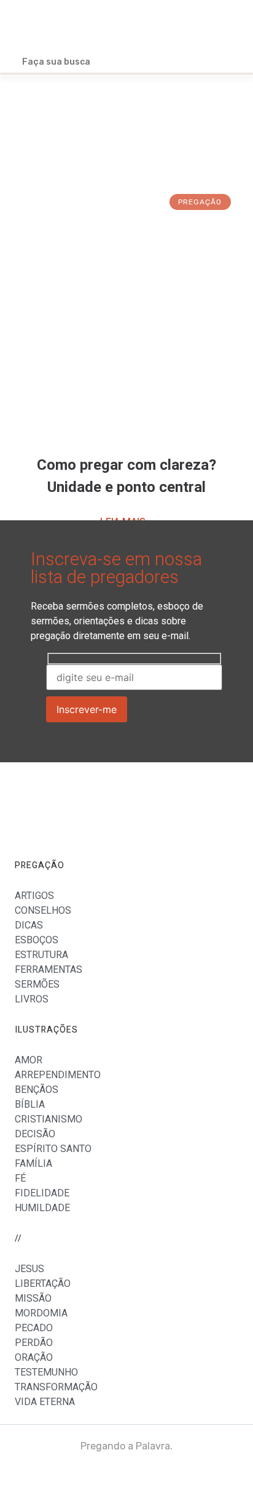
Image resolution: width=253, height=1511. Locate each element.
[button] (229, 26)
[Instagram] (221, 1479)
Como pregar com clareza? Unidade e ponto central (126, 476)
